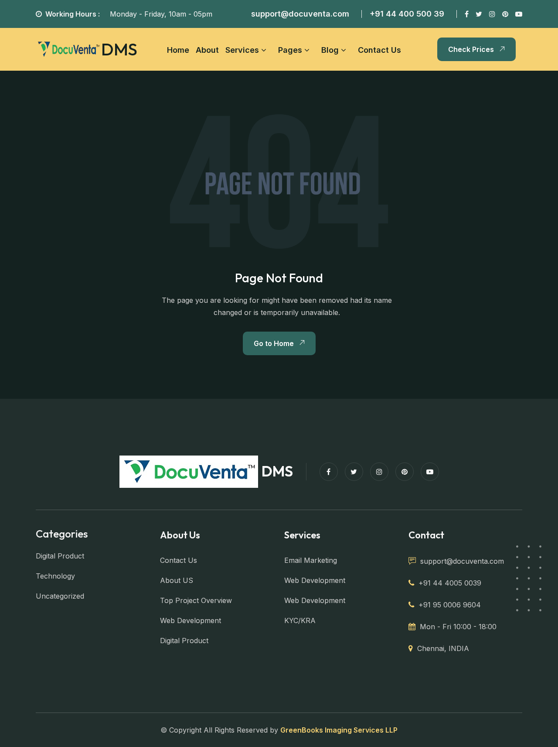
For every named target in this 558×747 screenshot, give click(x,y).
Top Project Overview (196, 600)
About (207, 50)
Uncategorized (60, 596)
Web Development (190, 620)
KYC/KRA (300, 620)
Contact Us (379, 50)
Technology (55, 576)
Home (178, 50)
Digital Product (60, 556)
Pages (290, 50)
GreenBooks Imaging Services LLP (339, 730)
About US (176, 580)
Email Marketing (310, 560)
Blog (330, 50)
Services (242, 50)
